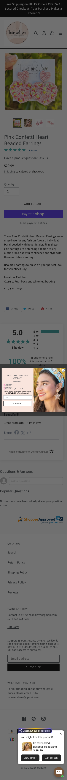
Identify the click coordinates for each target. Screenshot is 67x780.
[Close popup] (61, 734)
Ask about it (51, 757)
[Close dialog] (63, 370)
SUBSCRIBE (17, 403)
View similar (30, 757)
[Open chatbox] (59, 772)
